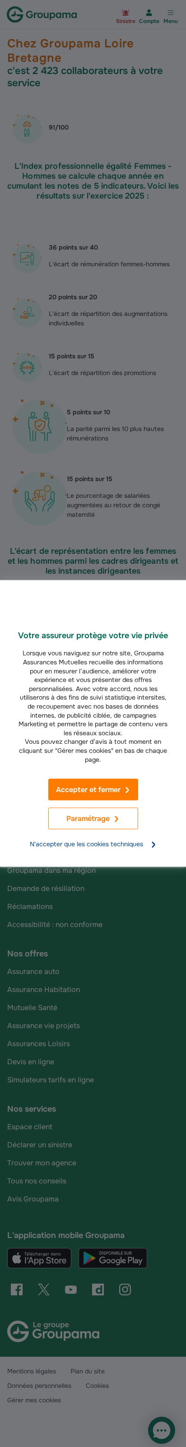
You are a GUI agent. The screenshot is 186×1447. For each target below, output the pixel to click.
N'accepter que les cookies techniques (86, 844)
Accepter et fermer (88, 789)
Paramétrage (88, 819)
